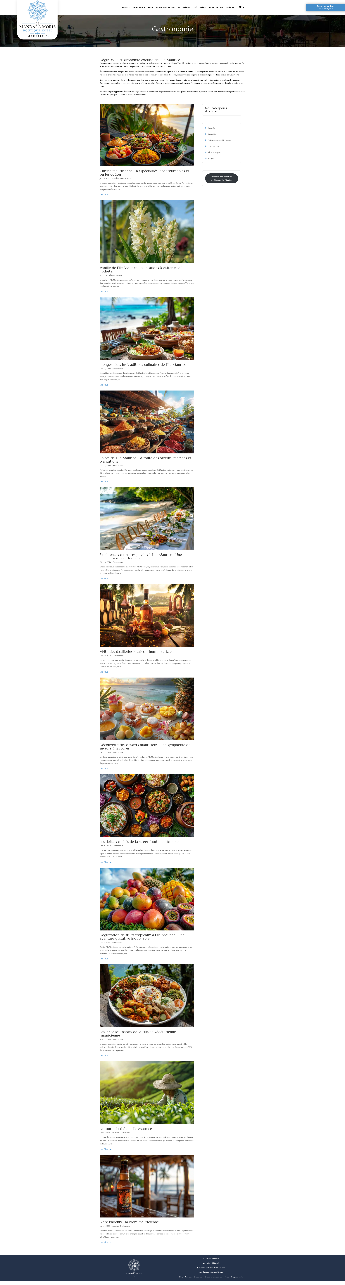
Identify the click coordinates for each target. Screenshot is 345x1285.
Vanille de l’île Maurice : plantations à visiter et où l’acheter (141, 269)
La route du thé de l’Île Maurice (126, 1129)
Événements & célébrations (219, 140)
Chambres (138, 7)
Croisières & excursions (213, 1277)
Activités (211, 128)
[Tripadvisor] (178, 1283)
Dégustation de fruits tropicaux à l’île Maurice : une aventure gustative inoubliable (142, 937)
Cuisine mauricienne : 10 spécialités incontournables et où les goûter (144, 173)
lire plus (104, 194)
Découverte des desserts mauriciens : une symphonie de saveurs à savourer (145, 746)
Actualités (115, 178)
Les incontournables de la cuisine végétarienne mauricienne (138, 1033)
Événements (200, 7)
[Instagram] (166, 1283)
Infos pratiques (214, 152)
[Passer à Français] (241, 7)
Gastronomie (125, 178)
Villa (150, 7)
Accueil (126, 7)
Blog (181, 1277)
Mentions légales (216, 1272)
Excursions (198, 1277)
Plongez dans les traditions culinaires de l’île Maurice (143, 364)
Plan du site (203, 1272)
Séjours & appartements (234, 1277)
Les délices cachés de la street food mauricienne (139, 842)
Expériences (184, 7)
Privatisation (216, 7)
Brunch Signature (165, 7)
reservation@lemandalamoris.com (211, 1267)
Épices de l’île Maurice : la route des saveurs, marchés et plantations (145, 460)
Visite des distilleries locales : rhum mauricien (137, 651)
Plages (211, 158)
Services (188, 1277)
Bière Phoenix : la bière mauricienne (129, 1222)
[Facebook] (172, 1283)
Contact (231, 7)
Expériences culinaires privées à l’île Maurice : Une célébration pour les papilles (141, 556)
